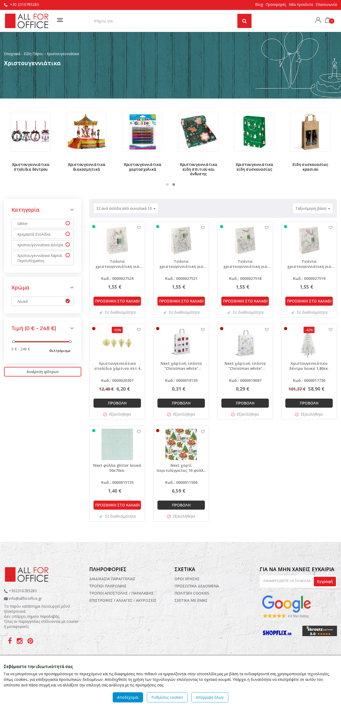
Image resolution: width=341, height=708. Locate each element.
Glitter (22, 223)
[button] (167, 184)
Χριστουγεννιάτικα (63, 53)
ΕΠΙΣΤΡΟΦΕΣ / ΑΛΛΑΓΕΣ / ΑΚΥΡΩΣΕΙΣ (122, 600)
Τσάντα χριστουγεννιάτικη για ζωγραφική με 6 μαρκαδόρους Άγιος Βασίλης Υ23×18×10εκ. (117, 264)
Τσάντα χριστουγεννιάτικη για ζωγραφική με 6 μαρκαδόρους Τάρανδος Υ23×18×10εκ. (309, 264)
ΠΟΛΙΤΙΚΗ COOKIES (191, 593)
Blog (259, 4)
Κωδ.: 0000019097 (245, 380)
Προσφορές (276, 4)
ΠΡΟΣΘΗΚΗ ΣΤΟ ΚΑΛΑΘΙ (117, 301)
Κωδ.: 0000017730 (309, 380)
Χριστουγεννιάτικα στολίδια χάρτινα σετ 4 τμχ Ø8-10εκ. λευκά (117, 366)
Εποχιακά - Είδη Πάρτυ (23, 53)
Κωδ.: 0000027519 (309, 278)
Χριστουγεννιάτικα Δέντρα (40, 244)
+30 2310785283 (24, 4)
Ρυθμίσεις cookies (167, 697)
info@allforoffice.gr (25, 598)
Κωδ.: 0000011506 (181, 482)
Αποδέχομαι (128, 697)
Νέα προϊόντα (301, 4)
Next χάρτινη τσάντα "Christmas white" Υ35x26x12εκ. (245, 366)
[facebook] (10, 641)
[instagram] (20, 641)
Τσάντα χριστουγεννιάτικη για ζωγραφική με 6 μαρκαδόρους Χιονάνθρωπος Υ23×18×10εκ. (181, 264)
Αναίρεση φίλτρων (43, 371)
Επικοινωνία (326, 4)
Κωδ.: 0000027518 (245, 278)
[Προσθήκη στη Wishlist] (136, 227)
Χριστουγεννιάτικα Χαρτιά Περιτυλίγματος (39, 258)
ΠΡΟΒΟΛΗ (117, 403)
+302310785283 (22, 590)
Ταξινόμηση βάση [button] (311, 208)
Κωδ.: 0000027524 (117, 278)
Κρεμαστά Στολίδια (33, 234)
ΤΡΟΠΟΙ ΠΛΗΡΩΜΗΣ (108, 585)
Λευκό (22, 301)
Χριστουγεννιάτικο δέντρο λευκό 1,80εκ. (309, 366)
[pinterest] (30, 641)
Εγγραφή (325, 581)
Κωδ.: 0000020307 (117, 380)
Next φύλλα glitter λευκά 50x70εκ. (117, 468)
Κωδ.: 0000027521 (181, 278)
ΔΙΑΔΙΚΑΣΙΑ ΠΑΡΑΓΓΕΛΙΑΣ (112, 578)
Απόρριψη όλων (210, 697)
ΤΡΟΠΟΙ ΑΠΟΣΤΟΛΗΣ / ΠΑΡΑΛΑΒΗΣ (121, 593)
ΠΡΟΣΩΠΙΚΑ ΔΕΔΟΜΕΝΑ (196, 585)
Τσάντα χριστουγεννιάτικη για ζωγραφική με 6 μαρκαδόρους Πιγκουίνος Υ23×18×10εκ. (245, 264)
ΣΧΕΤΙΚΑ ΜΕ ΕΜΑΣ (191, 600)
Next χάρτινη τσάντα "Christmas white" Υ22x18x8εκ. (181, 366)
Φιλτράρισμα (59, 351)
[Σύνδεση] (316, 20)
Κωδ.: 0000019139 (181, 380)
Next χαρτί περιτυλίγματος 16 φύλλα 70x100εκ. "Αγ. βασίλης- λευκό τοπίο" (181, 468)
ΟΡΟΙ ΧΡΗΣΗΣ (187, 578)
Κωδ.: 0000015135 (117, 482)
